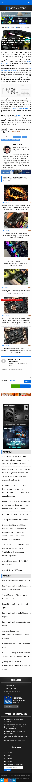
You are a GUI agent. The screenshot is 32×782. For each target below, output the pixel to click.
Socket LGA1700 (15, 139)
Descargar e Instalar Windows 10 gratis (15, 724)
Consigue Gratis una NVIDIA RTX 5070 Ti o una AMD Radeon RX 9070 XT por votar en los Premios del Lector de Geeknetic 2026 (16, 207)
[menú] (2, 2)
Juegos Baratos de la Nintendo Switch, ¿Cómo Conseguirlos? (14, 728)
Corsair (24, 137)
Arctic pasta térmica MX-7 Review (15, 520)
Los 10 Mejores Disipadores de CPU (16, 580)
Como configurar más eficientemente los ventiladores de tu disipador (15, 634)
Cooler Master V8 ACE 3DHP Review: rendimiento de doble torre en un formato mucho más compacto (16, 235)
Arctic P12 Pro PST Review (12, 570)
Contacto (6, 694)
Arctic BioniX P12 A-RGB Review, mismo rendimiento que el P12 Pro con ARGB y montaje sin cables (16, 263)
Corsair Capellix (6, 139)
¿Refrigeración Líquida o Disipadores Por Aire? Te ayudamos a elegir (16, 665)
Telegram (9, 761)
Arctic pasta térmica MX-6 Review (15, 514)
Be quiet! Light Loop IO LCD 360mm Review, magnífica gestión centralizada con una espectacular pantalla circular (16, 292)
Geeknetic (5, 27)
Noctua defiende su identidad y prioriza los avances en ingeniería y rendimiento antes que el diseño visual (16, 350)
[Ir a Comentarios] (19, 48)
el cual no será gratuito (19, 108)
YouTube (9, 758)
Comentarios (16, 131)
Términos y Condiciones (10, 688)
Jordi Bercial (7, 47)
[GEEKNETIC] (16, 8)
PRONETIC (3, 778)
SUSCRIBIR (8, 770)
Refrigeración (20, 27)
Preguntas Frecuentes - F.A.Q (12, 691)
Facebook (9, 753)
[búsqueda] (29, 2)
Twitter (9, 755)
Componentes (12, 27)
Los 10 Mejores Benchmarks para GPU (14, 741)
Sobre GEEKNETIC (9, 685)
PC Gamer (18, 115)
